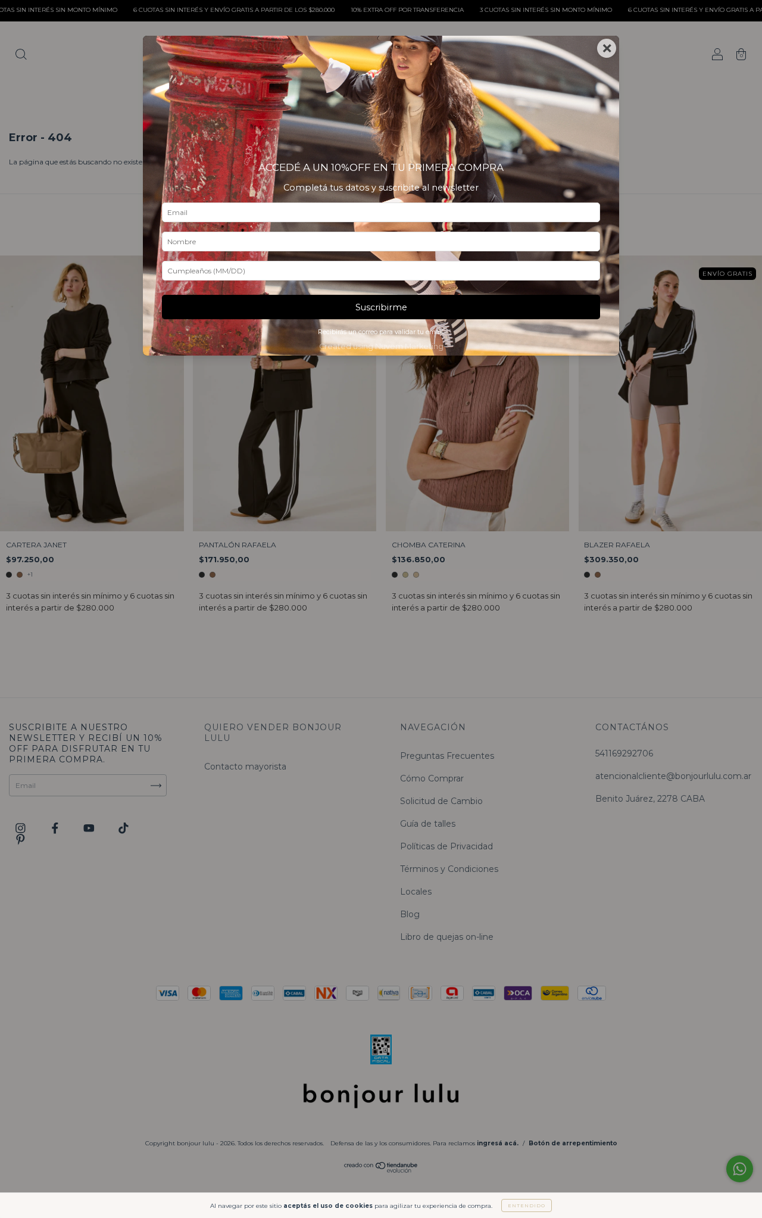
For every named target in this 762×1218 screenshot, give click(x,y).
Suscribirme (381, 307)
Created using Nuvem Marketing (381, 346)
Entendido (526, 1205)
